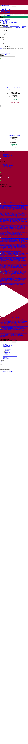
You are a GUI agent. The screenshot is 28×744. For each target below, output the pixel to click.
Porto (5, 41)
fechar (1, 20)
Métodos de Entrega (7, 166)
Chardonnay (7, 46)
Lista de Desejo (6, 154)
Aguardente (7, 15)
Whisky (7, 20)
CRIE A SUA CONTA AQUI (6, 371)
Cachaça (7, 16)
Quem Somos (5, 164)
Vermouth (7, 19)
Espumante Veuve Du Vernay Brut (14, 135)
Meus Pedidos (6, 156)
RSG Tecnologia (13, 339)
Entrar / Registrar (7, 358)
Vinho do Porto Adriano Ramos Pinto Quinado (14, 87)
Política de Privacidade (8, 165)
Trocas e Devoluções (7, 167)
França (5, 33)
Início (1, 48)
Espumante (6, 40)
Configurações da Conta (8, 155)
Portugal (6, 34)
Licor (6, 17)
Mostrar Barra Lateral (5, 53)
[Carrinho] (0, 13)
